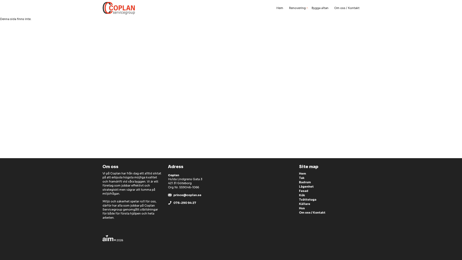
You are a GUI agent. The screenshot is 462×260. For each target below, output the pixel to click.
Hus (302, 208)
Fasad (303, 191)
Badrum (305, 182)
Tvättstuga (307, 200)
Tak (301, 178)
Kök (302, 195)
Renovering (297, 8)
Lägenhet (306, 186)
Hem (279, 8)
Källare (304, 204)
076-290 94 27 (184, 203)
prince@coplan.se (187, 195)
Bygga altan (319, 8)
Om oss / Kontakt (346, 8)
